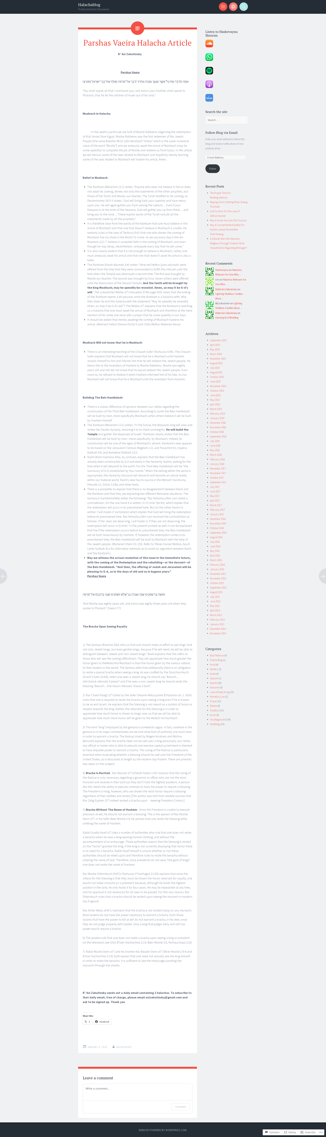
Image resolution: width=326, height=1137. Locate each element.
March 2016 (216, 560)
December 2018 (218, 422)
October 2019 (217, 390)
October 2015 (217, 583)
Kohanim (214, 687)
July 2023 (215, 367)
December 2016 (218, 519)
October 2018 (217, 431)
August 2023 (216, 363)
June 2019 (215, 395)
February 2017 (217, 509)
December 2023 (218, 358)
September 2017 (218, 482)
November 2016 (218, 523)
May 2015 (215, 606)
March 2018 (216, 454)
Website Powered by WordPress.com (162, 1130)
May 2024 (215, 349)
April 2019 (215, 404)
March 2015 (216, 615)
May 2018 (215, 450)
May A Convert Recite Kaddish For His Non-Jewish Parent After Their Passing (227, 229)
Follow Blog (216, 660)
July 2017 (215, 486)
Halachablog (89, 4)
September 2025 (218, 340)
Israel (212, 673)
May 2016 (215, 551)
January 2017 (217, 514)
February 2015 (217, 619)
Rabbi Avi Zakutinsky (226, 289)
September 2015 (218, 587)
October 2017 (217, 477)
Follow (212, 168)
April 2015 (215, 610)
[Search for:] (226, 120)
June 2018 (215, 445)
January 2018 (217, 464)
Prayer (213, 701)
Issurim (213, 683)
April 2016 (215, 555)
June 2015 (215, 601)
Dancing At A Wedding (227, 317)
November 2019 (218, 386)
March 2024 (216, 354)
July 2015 (215, 596)
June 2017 (215, 491)
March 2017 (216, 505)
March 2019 (216, 409)
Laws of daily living (219, 692)
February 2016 (217, 564)
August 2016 (216, 537)
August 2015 (216, 592)
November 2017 (218, 473)
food (212, 664)
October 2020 (217, 377)
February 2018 (217, 459)
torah (213, 715)
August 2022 (216, 372)
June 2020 (215, 381)
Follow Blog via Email (221, 132)
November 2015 (218, 578)
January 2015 (217, 624)
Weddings (215, 724)
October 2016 (217, 528)
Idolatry (214, 669)
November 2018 (218, 427)
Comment (180, 1106)
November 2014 (218, 633)
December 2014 (218, 628)
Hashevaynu (124, 1047)
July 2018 (215, 441)
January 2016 (217, 569)
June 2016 (215, 546)
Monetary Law (217, 696)
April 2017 (215, 500)
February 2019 (217, 413)
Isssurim (214, 678)
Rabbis (213, 705)
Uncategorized (217, 719)
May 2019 (215, 399)
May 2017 (215, 496)
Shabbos (214, 710)
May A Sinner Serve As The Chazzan (228, 220)
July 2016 (215, 541)
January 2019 (217, 418)
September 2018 (218, 436)
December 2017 (218, 468)
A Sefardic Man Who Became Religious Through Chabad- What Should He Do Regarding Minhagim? (228, 243)
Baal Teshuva (217, 655)
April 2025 (215, 344)
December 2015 (218, 573)
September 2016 (218, 532)
